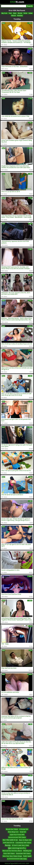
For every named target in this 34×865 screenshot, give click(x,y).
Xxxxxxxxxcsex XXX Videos (17, 837)
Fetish (25, 13)
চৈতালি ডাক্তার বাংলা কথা (8, 842)
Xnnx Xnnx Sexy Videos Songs (12, 856)
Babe (14, 13)
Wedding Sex (27, 851)
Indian (30, 13)
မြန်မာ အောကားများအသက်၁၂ (17, 848)
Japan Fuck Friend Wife (17, 834)
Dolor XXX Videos (9, 853)
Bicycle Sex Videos (12, 829)
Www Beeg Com (13, 832)
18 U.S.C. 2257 (24, 863)
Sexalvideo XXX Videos (23, 853)
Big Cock (4, 13)
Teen (10, 13)
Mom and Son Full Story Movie (12, 851)
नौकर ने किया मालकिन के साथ (10, 840)
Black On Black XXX (25, 840)
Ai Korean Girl (23, 829)
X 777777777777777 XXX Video (17, 859)
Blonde (20, 13)
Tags (11, 863)
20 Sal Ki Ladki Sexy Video (20, 845)
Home (7, 863)
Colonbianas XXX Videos (23, 842)
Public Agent (27, 856)
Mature (13, 15)
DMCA (16, 863)
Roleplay (20, 15)
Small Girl (23, 832)
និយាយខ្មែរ (7, 845)
